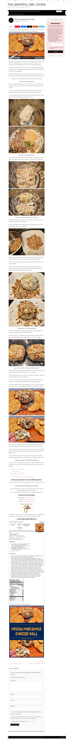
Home (11, 11)
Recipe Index (23, 11)
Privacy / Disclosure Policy (17, 14)
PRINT (39, 533)
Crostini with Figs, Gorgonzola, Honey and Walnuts (22, 477)
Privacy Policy (30, 721)
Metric (17, 551)
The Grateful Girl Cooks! (27, 4)
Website (12, 706)
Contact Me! (37, 11)
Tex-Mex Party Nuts (15, 475)
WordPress (32, 737)
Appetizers (21, 21)
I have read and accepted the (23, 721)
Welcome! (16, 11)
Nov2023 (11, 21)
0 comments (41, 661)
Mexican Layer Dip (15, 471)
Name (12, 694)
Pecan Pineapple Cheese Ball (24, 19)
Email (12, 700)
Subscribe (55, 51)
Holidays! (26, 21)
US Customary (12, 551)
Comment (13, 680)
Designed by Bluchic (62, 737)
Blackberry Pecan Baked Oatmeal (36, 663)
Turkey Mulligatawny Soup (15, 663)
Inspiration (30, 11)
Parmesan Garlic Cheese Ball (17, 473)
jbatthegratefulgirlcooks (29, 501)
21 (11, 19)
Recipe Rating (14, 677)
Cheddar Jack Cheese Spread (17, 469)
